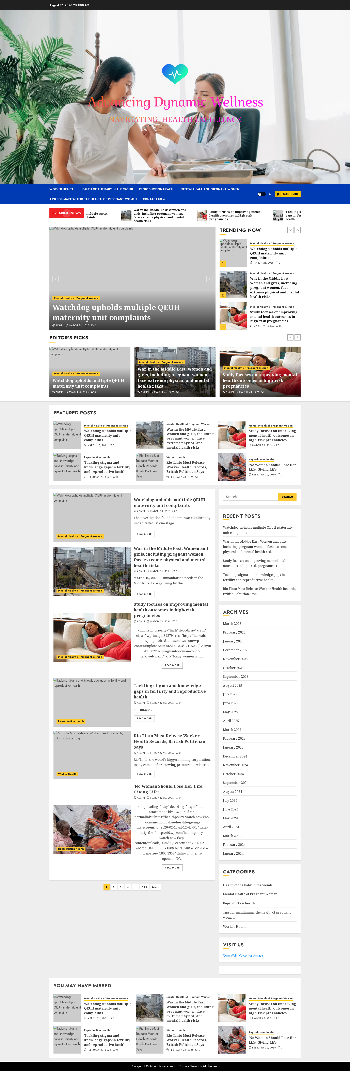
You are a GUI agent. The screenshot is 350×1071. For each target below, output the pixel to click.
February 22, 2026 (264, 474)
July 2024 (230, 800)
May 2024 (230, 818)
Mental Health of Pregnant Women (210, 189)
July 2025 (230, 694)
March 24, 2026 (79, 392)
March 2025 (232, 729)
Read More (144, 534)
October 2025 (233, 668)
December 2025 (235, 650)
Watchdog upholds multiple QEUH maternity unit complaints (116, 312)
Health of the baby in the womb (106, 189)
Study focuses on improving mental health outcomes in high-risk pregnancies (274, 285)
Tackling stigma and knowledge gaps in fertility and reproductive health (273, 316)
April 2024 (231, 827)
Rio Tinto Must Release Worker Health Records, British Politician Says (186, 467)
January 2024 (233, 853)
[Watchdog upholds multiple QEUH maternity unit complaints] (132, 278)
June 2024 (230, 809)
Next (155, 887)
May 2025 (230, 712)
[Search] (270, 194)
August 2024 (232, 791)
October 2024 (233, 774)
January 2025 (233, 747)
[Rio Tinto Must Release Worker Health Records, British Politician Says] (149, 467)
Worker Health (61, 189)
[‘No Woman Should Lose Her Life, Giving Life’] (232, 467)
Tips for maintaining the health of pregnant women (93, 199)
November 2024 (235, 765)
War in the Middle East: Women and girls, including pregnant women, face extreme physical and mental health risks (274, 256)
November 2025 (235, 659)
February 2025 (234, 738)
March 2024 (232, 836)
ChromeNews (188, 1066)
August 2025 (232, 685)
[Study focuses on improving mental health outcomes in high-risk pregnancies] (233, 284)
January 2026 (233, 641)
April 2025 (231, 721)
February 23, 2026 (265, 326)
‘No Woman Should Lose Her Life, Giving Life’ (272, 467)
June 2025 (230, 703)
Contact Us (152, 199)
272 (144, 887)
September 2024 (235, 782)
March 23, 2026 (264, 294)
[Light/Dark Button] (262, 194)
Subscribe (291, 194)
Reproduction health (157, 189)
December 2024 (235, 756)
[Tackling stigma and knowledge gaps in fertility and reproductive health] (233, 316)
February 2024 (234, 844)
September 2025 (235, 676)
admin (60, 325)
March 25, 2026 (79, 325)
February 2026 (234, 632)
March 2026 (232, 623)
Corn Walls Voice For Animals (243, 955)
